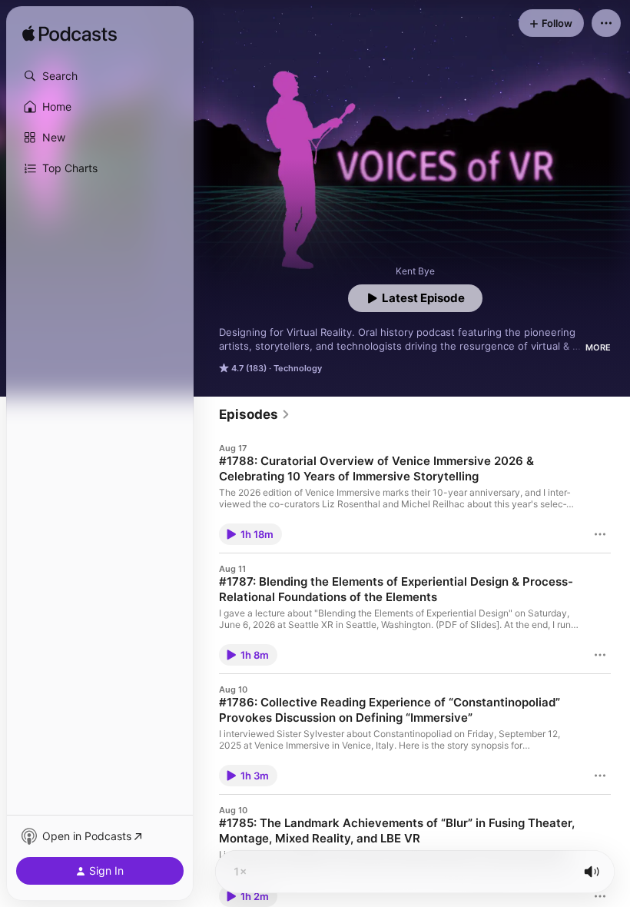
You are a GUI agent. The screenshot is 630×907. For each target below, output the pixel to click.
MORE (598, 347)
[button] (100, 76)
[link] (254, 414)
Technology (298, 368)
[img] (69, 34)
